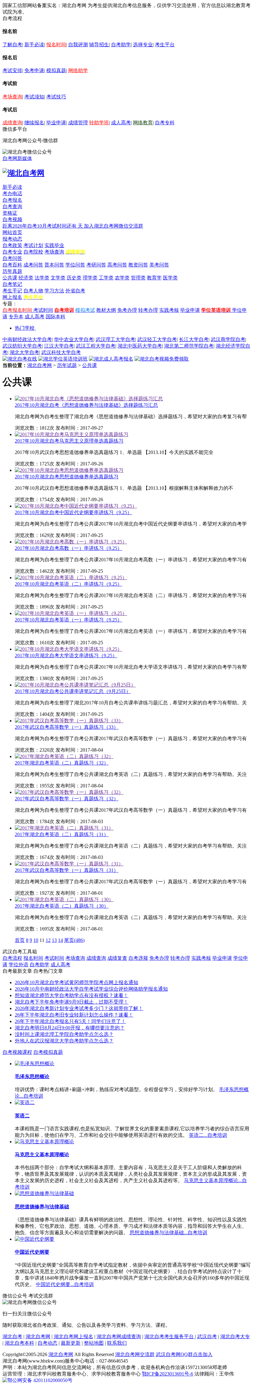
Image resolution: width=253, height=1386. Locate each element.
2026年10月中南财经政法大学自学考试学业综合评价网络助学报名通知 (91, 989)
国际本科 (55, 316)
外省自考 (75, 290)
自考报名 (12, 200)
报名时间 (56, 44)
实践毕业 (54, 245)
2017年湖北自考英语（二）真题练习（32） (62, 762)
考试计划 (33, 245)
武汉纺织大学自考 (22, 346)
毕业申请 (56, 122)
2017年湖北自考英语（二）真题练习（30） (62, 906)
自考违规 (138, 958)
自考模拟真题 (48, 1052)
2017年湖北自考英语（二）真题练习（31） (62, 834)
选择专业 (143, 44)
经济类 (26, 277)
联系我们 (117, 1343)
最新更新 (71, 1343)
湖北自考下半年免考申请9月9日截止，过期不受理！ (71, 1001)
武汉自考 (207, 1336)
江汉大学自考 (59, 346)
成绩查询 (12, 122)
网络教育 (143, 122)
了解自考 (12, 44)
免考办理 (127, 310)
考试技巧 (56, 96)
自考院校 (33, 251)
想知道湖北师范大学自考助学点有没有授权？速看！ (71, 995)
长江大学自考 (194, 339)
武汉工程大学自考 (95, 346)
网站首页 (12, 232)
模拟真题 (56, 70)
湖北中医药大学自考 (140, 346)
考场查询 (12, 96)
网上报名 (12, 297)
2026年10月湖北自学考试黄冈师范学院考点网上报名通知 (76, 982)
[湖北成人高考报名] (111, 358)
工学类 (106, 277)
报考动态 (12, 238)
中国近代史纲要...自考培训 (65, 1284)
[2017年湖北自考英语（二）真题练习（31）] (64, 828)
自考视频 (12, 219)
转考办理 (148, 310)
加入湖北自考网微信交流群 (113, 226)
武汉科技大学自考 (61, 352)
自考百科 (12, 264)
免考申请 (34, 70)
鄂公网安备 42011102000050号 (40, 1380)
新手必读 (34, 44)
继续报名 (34, 122)
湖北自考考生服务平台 (169, 1336)
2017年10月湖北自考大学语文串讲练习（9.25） (66, 655)
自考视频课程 (17, 1052)
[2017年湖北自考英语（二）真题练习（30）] (64, 899)
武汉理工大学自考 (115, 339)
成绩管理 (78, 122)
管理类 (138, 277)
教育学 (154, 277)
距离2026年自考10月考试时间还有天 (43, 226)
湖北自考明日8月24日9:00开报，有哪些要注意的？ (70, 1027)
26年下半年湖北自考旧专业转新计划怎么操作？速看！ (74, 1014)
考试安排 (12, 70)
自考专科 (165, 122)
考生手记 (12, 290)
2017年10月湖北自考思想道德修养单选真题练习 (66, 476)
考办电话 (12, 193)
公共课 (9, 277)
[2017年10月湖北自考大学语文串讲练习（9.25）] (68, 649)
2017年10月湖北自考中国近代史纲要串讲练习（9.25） (73, 512)
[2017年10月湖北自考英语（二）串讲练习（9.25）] (71, 577)
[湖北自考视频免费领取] (162, 358)
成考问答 (33, 264)
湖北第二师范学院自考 (189, 346)
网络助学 (78, 70)
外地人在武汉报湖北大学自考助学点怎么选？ (64, 1040)
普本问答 (54, 264)
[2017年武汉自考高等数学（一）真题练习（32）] (69, 792)
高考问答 (117, 264)
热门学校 (25, 328)
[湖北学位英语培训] (63, 358)
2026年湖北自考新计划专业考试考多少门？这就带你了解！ (79, 1008)
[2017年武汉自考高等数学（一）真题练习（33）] (69, 720)
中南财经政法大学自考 (27, 339)
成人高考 (121, 122)
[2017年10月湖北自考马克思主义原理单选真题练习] (71, 434)
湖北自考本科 (19, 1343)
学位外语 (18, 964)
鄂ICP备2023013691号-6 (167, 1373)
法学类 (42, 277)
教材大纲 (106, 310)
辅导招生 (99, 44)
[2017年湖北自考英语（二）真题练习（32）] (64, 756)
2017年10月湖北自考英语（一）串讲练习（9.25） (68, 619)
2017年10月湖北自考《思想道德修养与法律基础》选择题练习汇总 (86, 405)
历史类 (74, 277)
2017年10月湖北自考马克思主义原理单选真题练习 (69, 440)
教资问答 (138, 264)
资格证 (9, 213)
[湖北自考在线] (19, 358)
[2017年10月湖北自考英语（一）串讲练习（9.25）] (71, 613)
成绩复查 (117, 958)
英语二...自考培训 (208, 1135)
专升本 (16, 316)
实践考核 (169, 310)
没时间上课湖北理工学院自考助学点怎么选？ (64, 1034)
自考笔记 (12, 284)
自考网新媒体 (17, 158)
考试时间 (43, 310)
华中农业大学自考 (73, 339)
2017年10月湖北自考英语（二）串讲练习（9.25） (68, 584)
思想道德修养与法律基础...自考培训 (168, 1232)
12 (48, 940)
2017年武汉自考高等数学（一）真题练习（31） (66, 870)
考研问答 (96, 264)
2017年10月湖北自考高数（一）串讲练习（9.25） (68, 548)
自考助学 (121, 44)
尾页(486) (74, 940)
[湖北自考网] (23, 173)
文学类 (58, 277)
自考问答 (12, 258)
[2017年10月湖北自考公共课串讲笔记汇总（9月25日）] (75, 684)
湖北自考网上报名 (73, 1336)
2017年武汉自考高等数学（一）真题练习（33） (66, 727)
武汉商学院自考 (228, 339)
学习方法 (54, 290)
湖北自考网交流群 (135, 1354)
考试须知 (34, 96)
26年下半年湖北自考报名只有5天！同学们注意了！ (70, 1021)
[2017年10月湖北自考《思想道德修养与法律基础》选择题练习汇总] (89, 398)
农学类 (122, 277)
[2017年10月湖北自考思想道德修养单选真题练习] (69, 470)
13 (54, 940)
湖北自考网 (39, 365)
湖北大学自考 (24, 352)
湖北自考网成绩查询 (119, 1336)
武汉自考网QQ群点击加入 (184, 1354)
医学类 (170, 277)
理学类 (90, 277)
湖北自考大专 (235, 1336)
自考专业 (12, 251)
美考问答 (159, 264)
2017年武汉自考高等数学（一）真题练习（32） (66, 798)
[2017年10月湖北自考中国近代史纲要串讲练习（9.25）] (76, 506)
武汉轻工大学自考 (157, 339)
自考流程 (12, 958)
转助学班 (99, 122)
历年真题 (12, 271)
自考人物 (33, 290)
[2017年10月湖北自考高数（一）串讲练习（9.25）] (71, 541)
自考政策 (12, 245)
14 (60, 940)
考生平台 (165, 44)
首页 (20, 940)
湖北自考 (12, 1336)
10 (35, 940)
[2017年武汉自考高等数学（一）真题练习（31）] (69, 863)
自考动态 (47, 1343)
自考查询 (12, 206)
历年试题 (67, 365)
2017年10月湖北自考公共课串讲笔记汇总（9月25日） (73, 691)
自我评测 (78, 44)
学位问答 (75, 264)
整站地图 (94, 1343)
